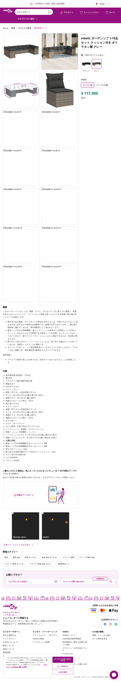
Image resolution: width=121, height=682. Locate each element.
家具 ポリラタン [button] (31, 557)
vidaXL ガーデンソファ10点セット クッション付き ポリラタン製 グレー (99, 42)
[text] (89, 93)
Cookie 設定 (67, 654)
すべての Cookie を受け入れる (62, 660)
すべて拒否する (62, 666)
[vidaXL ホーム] (8, 11)
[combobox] (34, 12)
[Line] (116, 624)
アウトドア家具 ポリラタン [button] (15, 564)
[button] (25, 526)
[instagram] (110, 624)
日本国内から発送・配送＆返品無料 (49, 3)
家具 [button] (6, 557)
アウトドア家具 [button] (68, 557)
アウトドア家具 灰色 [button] (87, 557)
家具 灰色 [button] (16, 557)
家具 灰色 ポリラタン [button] (50, 557)
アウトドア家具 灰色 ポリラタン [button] (42, 564)
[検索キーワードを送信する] (49, 12)
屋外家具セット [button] (64, 564)
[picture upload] (56, 494)
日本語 (102, 4)
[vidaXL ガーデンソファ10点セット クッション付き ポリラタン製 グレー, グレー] (21, 51)
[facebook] (105, 624)
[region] (39, 666)
